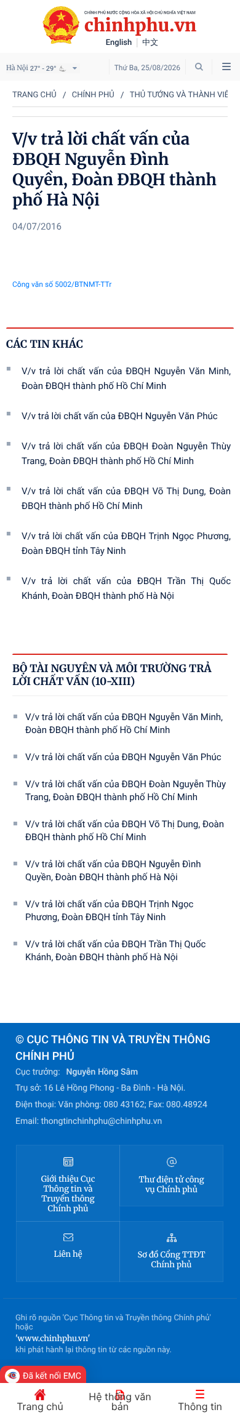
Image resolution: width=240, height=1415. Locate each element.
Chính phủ (93, 95)
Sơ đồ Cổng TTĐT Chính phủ (172, 1260)
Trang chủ (34, 95)
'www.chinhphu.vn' (52, 1338)
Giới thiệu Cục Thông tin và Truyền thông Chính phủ (68, 1194)
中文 (150, 42)
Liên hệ (68, 1254)
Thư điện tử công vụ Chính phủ (171, 1185)
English (119, 42)
